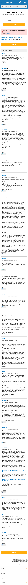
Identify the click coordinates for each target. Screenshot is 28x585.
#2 (2, 70)
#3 (2, 97)
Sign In (13, 31)
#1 (2, 55)
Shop (2, 568)
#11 (3, 313)
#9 (2, 276)
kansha (4, 175)
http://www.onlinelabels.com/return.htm (11, 488)
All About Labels (19, 37)
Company (3, 582)
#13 (3, 373)
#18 (3, 516)
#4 (2, 131)
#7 (2, 197)
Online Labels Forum (14, 12)
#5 (2, 160)
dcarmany (4, 68)
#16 (3, 449)
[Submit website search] (25, 6)
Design (3, 573)
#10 (3, 295)
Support (3, 578)
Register (8, 33)
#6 (2, 177)
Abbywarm (4, 427)
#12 (3, 340)
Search (14, 24)
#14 (3, 402)
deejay (3, 95)
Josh (3, 196)
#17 (3, 499)
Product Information (6, 39)
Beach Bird (4, 53)
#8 (2, 260)
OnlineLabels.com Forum (7, 37)
